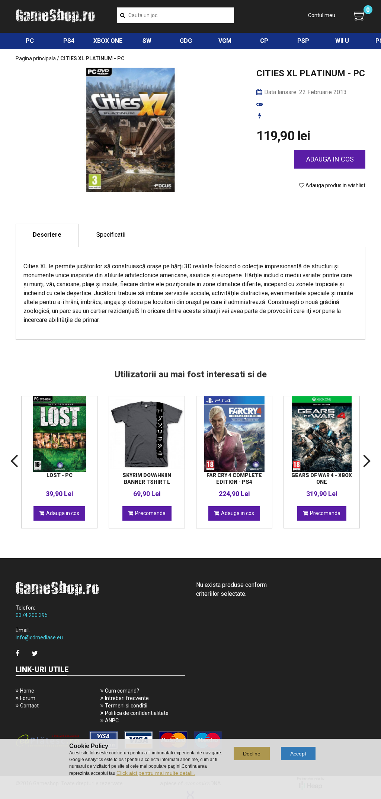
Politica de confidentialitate (137, 713)
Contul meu (321, 15)
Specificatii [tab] (110, 234)
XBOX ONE (107, 40)
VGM (224, 40)
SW (147, 40)
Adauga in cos (330, 159)
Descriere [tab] (47, 234)
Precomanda (150, 513)
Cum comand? (122, 691)
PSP (303, 40)
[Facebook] (17, 653)
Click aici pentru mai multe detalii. (155, 773)
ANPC (112, 720)
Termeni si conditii (126, 706)
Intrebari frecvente (127, 698)
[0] (359, 15)
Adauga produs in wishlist (334, 185)
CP (264, 40)
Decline (251, 754)
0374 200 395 (32, 615)
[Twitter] (35, 653)
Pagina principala (36, 58)
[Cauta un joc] (122, 15)
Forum (27, 698)
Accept (298, 754)
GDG (186, 40)
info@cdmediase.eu (39, 637)
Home (27, 691)
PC (30, 40)
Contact (29, 706)
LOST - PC (60, 475)
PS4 (68, 40)
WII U (342, 40)
